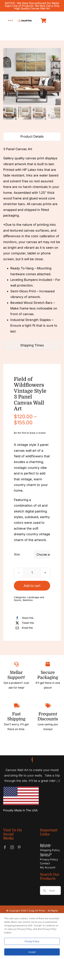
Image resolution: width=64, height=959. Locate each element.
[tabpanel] (32, 241)
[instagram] (12, 847)
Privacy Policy (49, 859)
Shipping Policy (50, 850)
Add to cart (32, 586)
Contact (45, 863)
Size (17, 554)
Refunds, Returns (45, 845)
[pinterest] (19, 847)
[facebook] (5, 847)
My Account (47, 867)
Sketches (28, 600)
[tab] (32, 136)
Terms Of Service (46, 854)
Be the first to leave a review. (30, 432)
